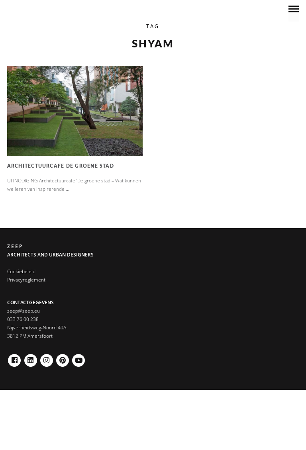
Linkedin (30, 358)
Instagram (46, 358)
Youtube (78, 358)
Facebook (14, 358)
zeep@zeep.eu (23, 310)
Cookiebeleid (21, 271)
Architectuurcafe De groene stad (60, 166)
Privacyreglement (26, 279)
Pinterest (62, 358)
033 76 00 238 (23, 319)
